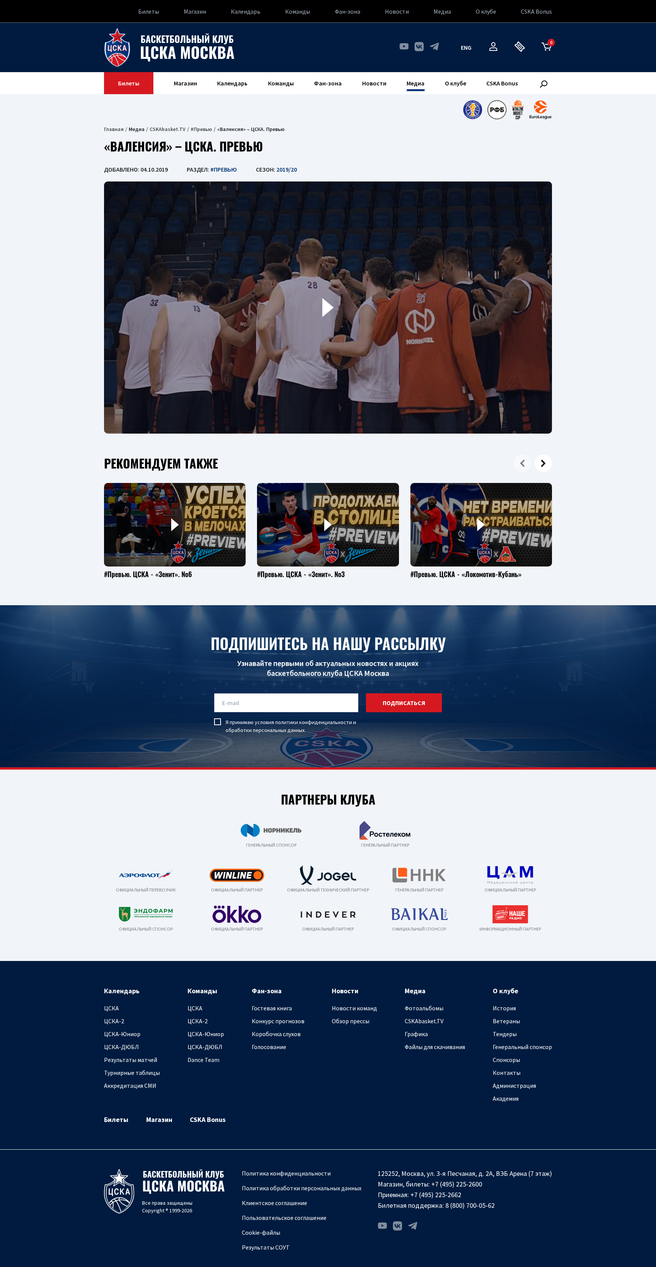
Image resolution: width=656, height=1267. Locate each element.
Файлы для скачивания (435, 1047)
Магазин (195, 11)
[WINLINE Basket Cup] (518, 110)
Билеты (148, 11)
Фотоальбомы (424, 1008)
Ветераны (506, 1021)
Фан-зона (347, 11)
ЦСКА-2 (114, 1021)
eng (466, 47)
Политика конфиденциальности (286, 1173)
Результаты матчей (130, 1059)
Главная (114, 129)
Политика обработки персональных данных (301, 1188)
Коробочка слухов (276, 1034)
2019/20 (286, 169)
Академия (506, 1098)
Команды (297, 11)
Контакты (506, 1072)
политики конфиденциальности (313, 722)
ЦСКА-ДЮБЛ (121, 1047)
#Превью (201, 129)
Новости (397, 11)
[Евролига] (540, 110)
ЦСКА (111, 1008)
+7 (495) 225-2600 (456, 1184)
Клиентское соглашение (274, 1203)
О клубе (486, 11)
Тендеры (505, 1034)
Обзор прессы (350, 1021)
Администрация (514, 1085)
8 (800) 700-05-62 (470, 1205)
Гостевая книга (272, 1008)
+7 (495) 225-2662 (435, 1194)
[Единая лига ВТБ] (472, 110)
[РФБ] (497, 110)
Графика (416, 1034)
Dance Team (203, 1059)
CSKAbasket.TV (168, 129)
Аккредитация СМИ (130, 1085)
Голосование (269, 1047)
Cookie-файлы (261, 1232)
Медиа (442, 11)
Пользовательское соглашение (284, 1217)
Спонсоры (506, 1059)
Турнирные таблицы (132, 1072)
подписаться (404, 703)
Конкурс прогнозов (278, 1021)
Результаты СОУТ (266, 1247)
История (504, 1008)
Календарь (245, 11)
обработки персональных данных (265, 730)
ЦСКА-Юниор (122, 1034)
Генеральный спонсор (522, 1047)
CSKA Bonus (536, 11)
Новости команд (354, 1008)
